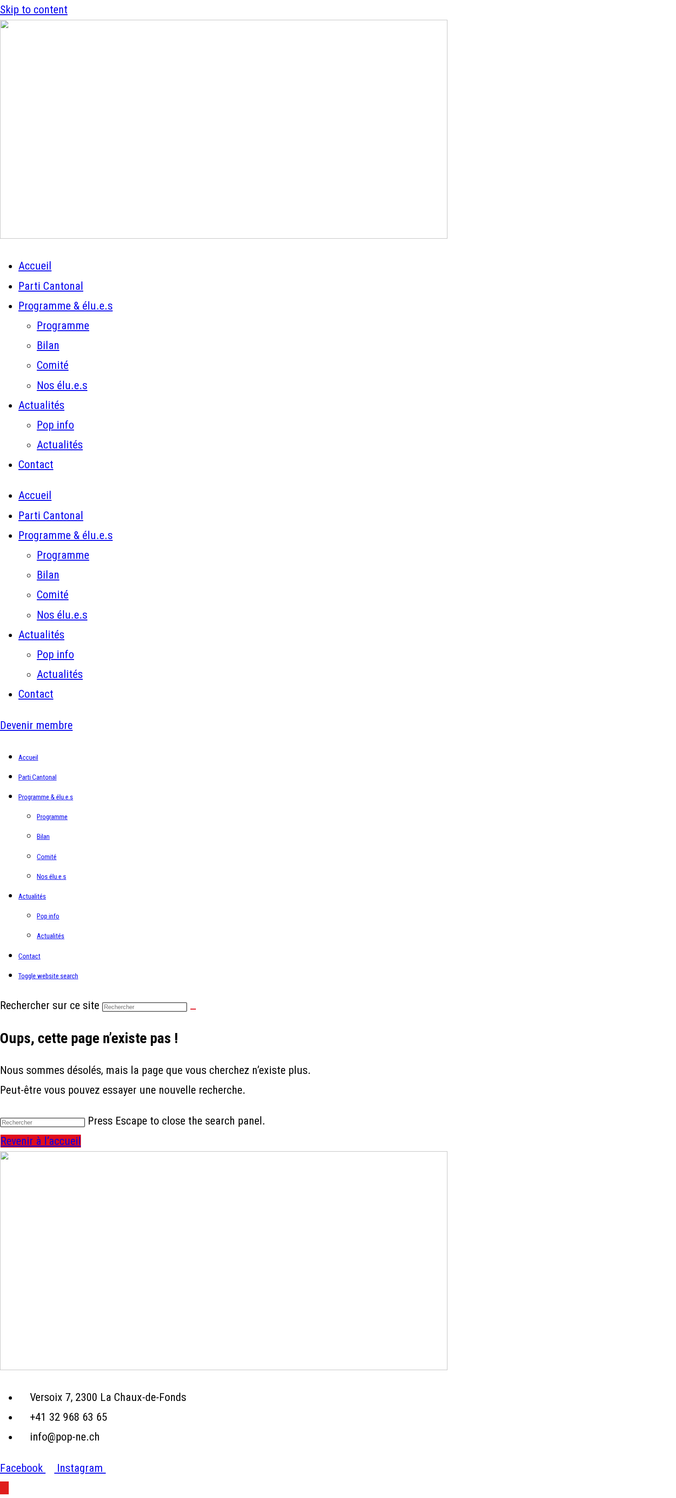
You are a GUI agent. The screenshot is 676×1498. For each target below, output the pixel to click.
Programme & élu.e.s (65, 305)
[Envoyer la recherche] (193, 1009)
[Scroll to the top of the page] (4, 1487)
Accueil (35, 265)
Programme (63, 325)
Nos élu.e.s (62, 385)
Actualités (41, 405)
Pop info (55, 425)
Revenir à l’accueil (40, 1141)
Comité (53, 365)
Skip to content (34, 9)
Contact (35, 464)
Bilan (48, 345)
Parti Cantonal (50, 286)
